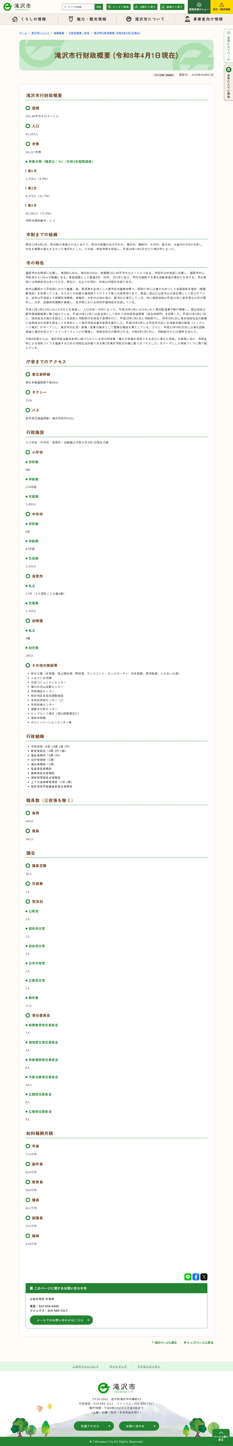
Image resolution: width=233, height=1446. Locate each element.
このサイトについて (85, 1366)
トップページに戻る (200, 1342)
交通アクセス (90, 1426)
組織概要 (59, 33)
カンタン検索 (121, 7)
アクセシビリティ (149, 1366)
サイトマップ (118, 1366)
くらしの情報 (33, 19)
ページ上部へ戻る (221, 1438)
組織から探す (174, 7)
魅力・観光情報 (92, 19)
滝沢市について (150, 19)
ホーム (23, 33)
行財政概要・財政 (79, 33)
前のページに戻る (166, 1342)
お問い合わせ (135, 1426)
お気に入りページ (229, 48)
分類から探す (148, 7)
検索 (98, 7)
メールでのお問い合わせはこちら (60, 1320)
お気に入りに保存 (229, 86)
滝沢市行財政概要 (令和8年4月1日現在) (117, 33)
